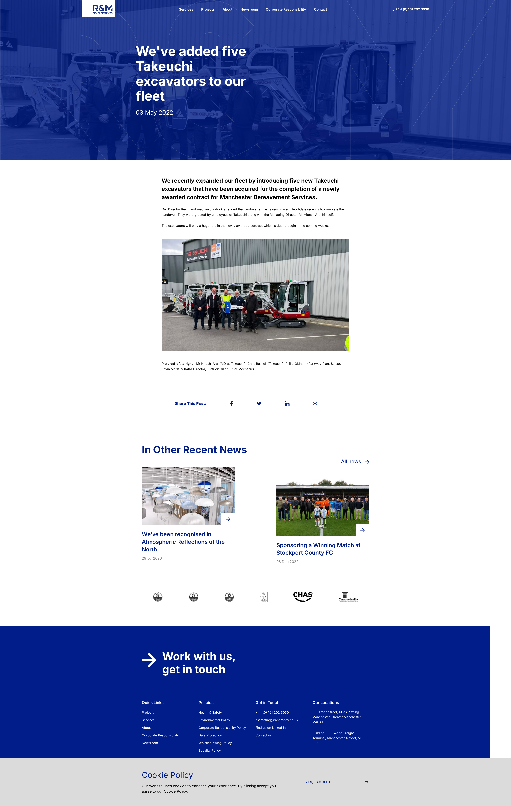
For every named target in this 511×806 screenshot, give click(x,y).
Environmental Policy (214, 720)
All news (351, 461)
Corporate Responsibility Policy (222, 728)
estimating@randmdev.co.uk (277, 720)
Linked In (279, 728)
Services (148, 720)
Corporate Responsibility (160, 735)
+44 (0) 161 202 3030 (272, 712)
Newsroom (150, 743)
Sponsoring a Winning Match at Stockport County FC (318, 549)
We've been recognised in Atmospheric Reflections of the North (183, 542)
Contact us (264, 735)
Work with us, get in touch (198, 663)
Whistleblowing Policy (215, 743)
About (146, 728)
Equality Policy (210, 750)
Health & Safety (210, 712)
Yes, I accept (318, 782)
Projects (148, 712)
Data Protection (210, 735)
